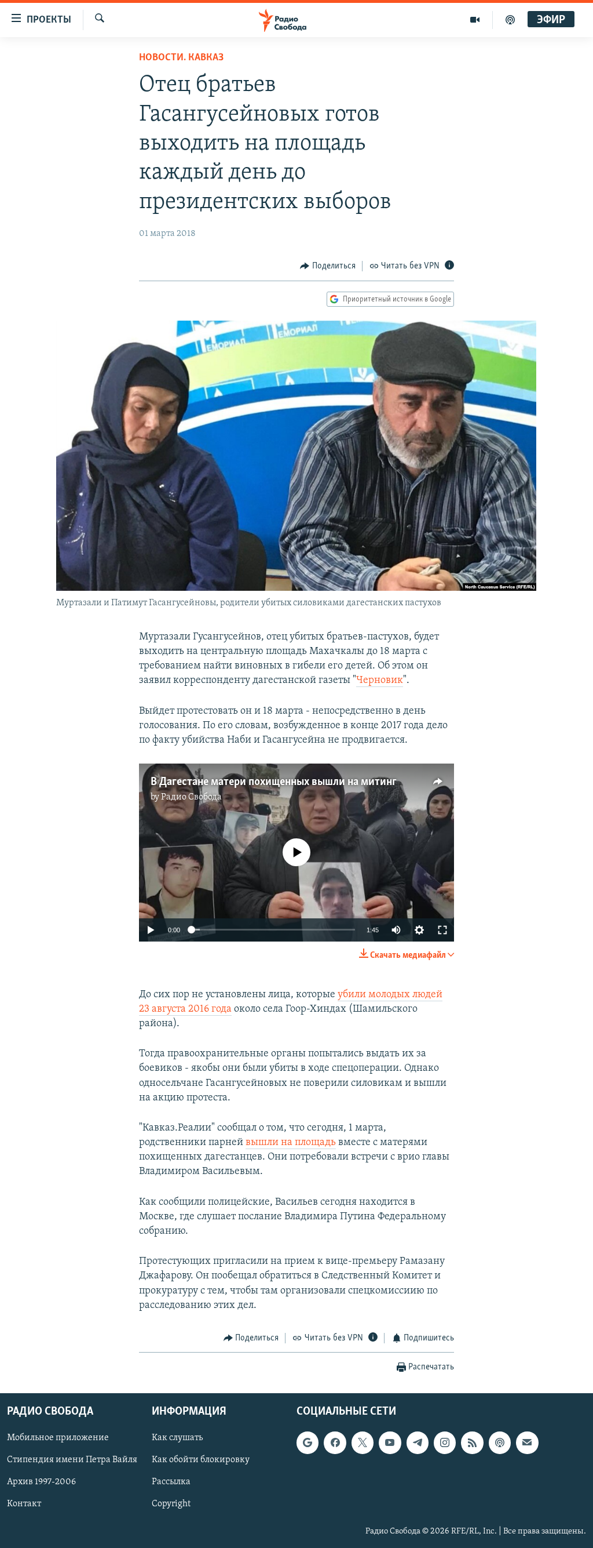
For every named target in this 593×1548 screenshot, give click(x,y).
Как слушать (177, 1438)
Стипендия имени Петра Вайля (72, 1460)
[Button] (328, 266)
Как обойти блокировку (201, 1460)
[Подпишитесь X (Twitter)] (363, 1443)
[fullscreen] (442, 930)
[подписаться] (527, 1443)
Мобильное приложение (58, 1438)
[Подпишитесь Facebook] (335, 1443)
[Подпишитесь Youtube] (390, 1443)
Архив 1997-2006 (41, 1482)
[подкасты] (510, 19)
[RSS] (472, 1443)
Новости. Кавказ (181, 58)
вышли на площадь (291, 1143)
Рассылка (171, 1482)
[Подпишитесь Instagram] (445, 1443)
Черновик (379, 680)
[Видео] (475, 19)
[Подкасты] (500, 1443)
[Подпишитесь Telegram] (418, 1443)
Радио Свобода (191, 797)
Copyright (171, 1504)
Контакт (24, 1504)
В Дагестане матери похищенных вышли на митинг (274, 782)
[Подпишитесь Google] (307, 1443)
